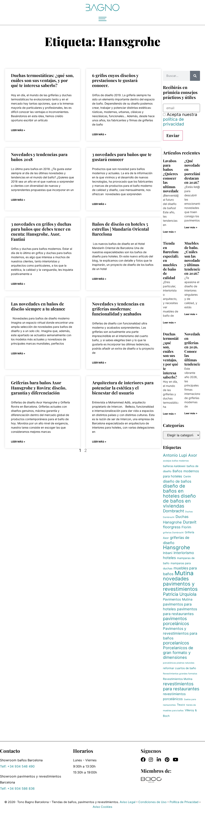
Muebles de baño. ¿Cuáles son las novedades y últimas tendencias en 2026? (193, 258)
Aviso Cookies (102, 807)
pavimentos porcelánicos (176, 621)
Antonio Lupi (175, 455)
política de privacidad (173, 121)
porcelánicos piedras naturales (178, 663)
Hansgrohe (176, 547)
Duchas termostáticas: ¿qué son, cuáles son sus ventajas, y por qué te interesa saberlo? (42, 80)
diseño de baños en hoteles (174, 491)
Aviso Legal (127, 802)
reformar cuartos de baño (179, 668)
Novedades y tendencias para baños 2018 (39, 156)
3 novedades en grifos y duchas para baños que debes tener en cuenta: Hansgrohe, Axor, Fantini (41, 231)
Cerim (187, 476)
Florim (186, 527)
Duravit (189, 522)
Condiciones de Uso (152, 802)
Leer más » (18, 130)
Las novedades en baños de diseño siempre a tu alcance (38, 306)
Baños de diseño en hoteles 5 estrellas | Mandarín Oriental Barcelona (120, 229)
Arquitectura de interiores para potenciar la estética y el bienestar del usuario (123, 387)
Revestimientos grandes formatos (180, 673)
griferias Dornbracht (173, 532)
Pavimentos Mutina (177, 599)
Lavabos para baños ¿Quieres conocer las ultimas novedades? (172, 175)
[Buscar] (195, 76)
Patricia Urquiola (179, 594)
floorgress (171, 527)
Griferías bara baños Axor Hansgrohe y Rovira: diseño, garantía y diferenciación (38, 387)
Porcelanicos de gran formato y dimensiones (178, 652)
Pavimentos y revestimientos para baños (180, 633)
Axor (192, 455)
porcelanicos (176, 642)
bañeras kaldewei (174, 466)
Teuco (181, 704)
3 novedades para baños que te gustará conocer (122, 156)
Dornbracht (173, 511)
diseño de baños (177, 481)
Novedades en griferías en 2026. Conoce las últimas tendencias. (193, 349)
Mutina (184, 573)
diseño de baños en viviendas (179, 501)
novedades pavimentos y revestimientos (180, 584)
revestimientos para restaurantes (181, 686)
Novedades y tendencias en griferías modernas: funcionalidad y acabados (118, 308)
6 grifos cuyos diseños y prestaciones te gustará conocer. (115, 80)
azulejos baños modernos (176, 460)
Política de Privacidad (184, 802)
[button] (102, 19)
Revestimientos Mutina (177, 679)
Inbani (167, 553)
